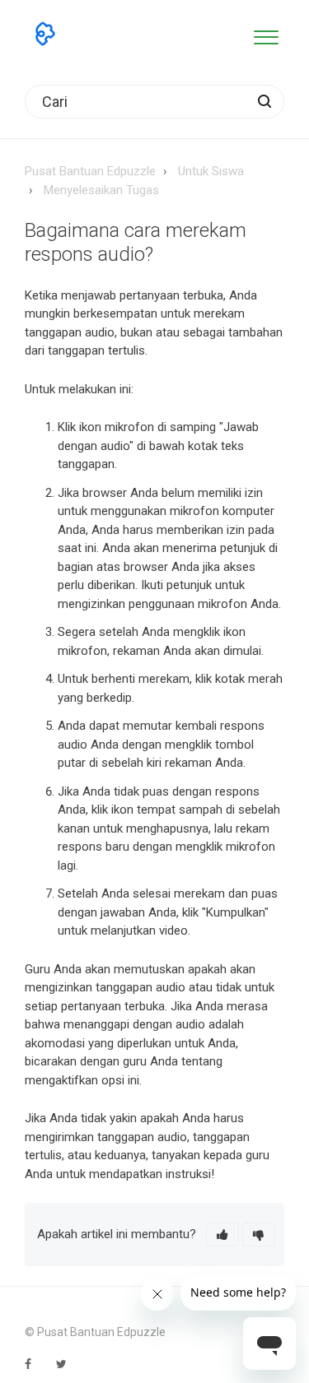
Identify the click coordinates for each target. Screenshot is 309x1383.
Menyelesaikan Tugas (101, 190)
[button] (265, 34)
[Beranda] (45, 33)
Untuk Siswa (211, 171)
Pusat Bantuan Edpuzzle (90, 171)
